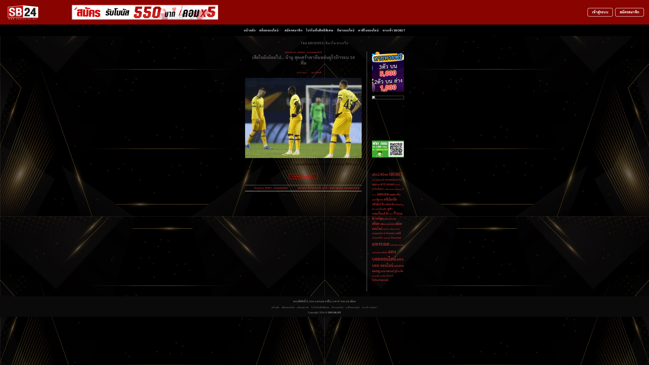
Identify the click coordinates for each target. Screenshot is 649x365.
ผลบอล (383, 193)
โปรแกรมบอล (380, 280)
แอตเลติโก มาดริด (379, 276)
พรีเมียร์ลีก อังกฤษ (393, 204)
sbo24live (302, 187)
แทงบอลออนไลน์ (314, 52)
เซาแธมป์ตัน (377, 237)
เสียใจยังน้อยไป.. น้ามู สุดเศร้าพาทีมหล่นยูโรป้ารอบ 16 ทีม (303, 60)
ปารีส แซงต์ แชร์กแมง (393, 189)
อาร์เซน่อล (388, 233)
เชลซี (398, 233)
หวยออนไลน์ (377, 233)
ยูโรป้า (325, 187)
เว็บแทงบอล (396, 237)
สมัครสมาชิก (293, 30)
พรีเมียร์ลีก (390, 199)
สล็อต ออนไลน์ (387, 223)
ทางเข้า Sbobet (393, 30)
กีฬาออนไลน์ (345, 30)
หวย (398, 229)
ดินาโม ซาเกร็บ (314, 187)
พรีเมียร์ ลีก (378, 204)
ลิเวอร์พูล (378, 218)
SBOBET (301, 52)
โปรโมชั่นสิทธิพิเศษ (319, 30)
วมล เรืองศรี (316, 72)
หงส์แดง (392, 229)
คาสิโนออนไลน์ (368, 30)
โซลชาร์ (389, 275)
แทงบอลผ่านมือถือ (380, 252)
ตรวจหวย (390, 179)
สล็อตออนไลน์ (269, 30)
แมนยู (376, 271)
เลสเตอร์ (386, 238)
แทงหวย (399, 265)
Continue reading (303, 176)
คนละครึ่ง (380, 179)
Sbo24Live (290, 52)
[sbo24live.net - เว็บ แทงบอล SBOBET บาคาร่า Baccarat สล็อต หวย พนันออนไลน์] (35, 12)
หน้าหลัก (250, 30)
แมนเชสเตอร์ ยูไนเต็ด (391, 271)
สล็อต (376, 223)
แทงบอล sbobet (397, 245)
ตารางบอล (387, 184)
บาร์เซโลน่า (378, 188)
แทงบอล (339, 187)
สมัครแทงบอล (390, 218)
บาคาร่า (397, 185)
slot (373, 179)
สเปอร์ (332, 187)
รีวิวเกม (398, 213)
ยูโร (391, 214)
